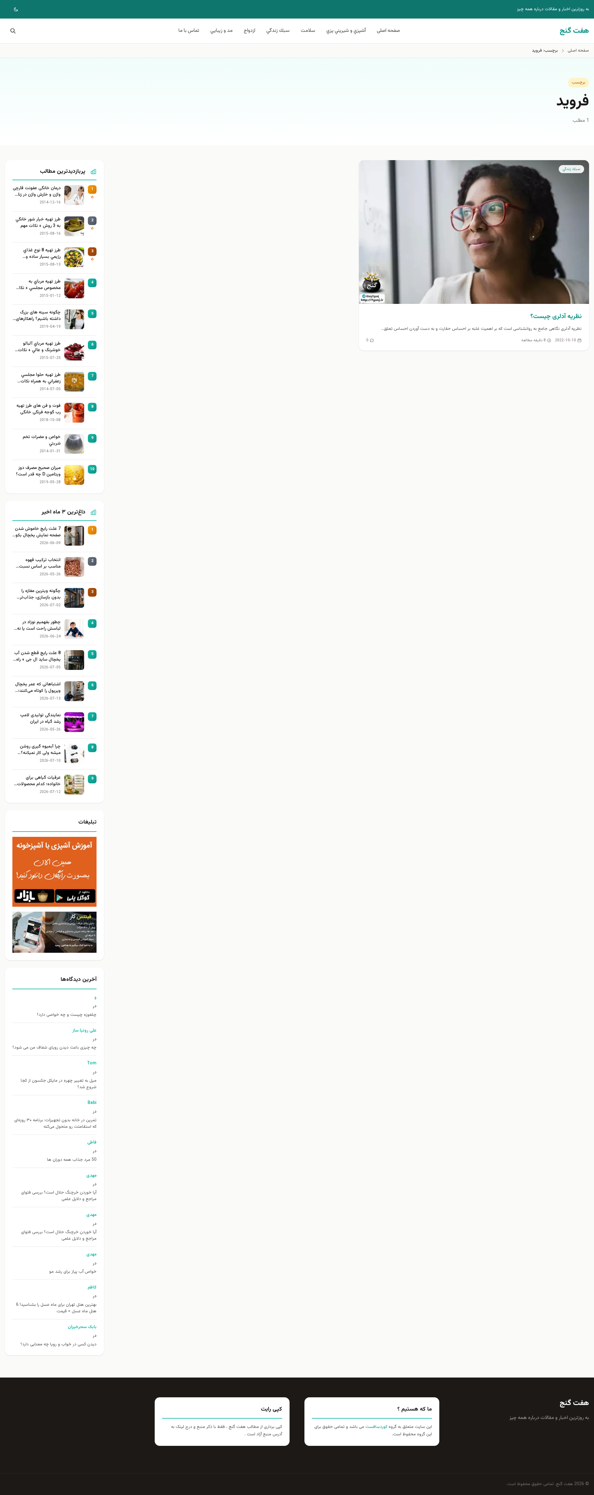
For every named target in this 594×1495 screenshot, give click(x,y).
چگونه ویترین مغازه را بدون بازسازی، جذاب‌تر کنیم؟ (40, 594)
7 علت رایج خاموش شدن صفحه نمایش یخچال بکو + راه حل (38, 532)
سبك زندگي (278, 31)
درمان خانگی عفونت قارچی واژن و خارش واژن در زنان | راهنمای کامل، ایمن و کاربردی (37, 191)
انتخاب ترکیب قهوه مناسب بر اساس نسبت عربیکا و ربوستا (40, 563)
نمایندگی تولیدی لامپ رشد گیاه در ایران (40, 718)
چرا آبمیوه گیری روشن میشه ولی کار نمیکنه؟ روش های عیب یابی (40, 749)
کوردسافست (375, 1427)
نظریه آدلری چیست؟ (556, 317)
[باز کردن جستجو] (12, 31)
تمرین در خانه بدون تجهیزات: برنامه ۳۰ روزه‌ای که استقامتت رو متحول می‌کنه (55, 1123)
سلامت (308, 31)
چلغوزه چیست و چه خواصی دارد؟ (67, 1015)
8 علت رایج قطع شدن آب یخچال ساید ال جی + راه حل (37, 656)
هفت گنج (574, 1403)
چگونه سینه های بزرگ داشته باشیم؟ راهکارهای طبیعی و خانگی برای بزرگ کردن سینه (37, 315)
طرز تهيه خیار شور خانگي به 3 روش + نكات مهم (38, 222)
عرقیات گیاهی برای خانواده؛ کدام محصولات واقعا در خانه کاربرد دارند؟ (37, 781)
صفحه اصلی (388, 31)
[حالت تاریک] (12, 9)
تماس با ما (189, 31)
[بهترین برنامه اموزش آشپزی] (54, 872)
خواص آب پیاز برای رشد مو (73, 1272)
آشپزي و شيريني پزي (346, 31)
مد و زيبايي (221, 31)
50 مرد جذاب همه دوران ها (72, 1160)
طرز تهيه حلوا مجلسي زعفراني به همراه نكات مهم (40, 378)
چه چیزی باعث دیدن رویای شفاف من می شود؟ (54, 1048)
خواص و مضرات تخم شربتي (42, 440)
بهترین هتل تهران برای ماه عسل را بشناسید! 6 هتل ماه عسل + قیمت (56, 1308)
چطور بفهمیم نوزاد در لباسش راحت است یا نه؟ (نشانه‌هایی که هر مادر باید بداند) (38, 625)
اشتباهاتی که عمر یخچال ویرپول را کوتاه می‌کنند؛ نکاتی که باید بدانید (38, 687)
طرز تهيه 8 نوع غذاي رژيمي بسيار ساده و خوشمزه (42, 253)
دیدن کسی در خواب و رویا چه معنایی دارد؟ (58, 1344)
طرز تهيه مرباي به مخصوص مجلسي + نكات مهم (38, 285)
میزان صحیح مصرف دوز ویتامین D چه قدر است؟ (38, 471)
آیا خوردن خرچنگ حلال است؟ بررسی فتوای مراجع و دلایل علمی (59, 1196)
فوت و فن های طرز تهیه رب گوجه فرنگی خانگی (38, 409)
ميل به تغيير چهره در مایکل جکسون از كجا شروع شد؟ (59, 1084)
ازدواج (249, 31)
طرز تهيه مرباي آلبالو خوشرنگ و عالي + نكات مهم (39, 347)
